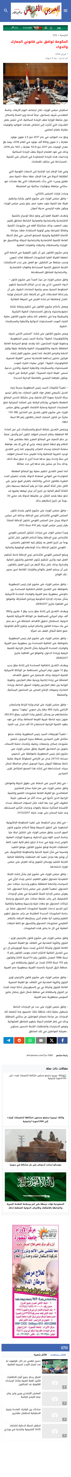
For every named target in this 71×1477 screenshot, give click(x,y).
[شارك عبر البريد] (41, 1040)
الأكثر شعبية (40, 1355)
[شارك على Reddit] (19, 1040)
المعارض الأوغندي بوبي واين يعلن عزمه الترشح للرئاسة (23, 1395)
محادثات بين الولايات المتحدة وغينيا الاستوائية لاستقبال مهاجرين (23, 1411)
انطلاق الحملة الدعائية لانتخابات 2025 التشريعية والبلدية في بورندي (22, 1427)
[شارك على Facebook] (62, 1040)
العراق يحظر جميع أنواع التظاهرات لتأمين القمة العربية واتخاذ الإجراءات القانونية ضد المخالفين (23, 1381)
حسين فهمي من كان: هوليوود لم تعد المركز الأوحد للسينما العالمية (23, 1363)
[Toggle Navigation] (66, 11)
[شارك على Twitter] (51, 1040)
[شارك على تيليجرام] (8, 1040)
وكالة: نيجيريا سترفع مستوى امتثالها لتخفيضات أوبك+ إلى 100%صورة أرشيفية (35, 1119)
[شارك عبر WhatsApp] (30, 1040)
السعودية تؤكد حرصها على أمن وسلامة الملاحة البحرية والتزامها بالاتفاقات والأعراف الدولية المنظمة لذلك (35, 1206)
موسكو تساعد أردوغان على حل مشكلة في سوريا (35, 1165)
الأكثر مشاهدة (58, 1355)
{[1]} (55, 35)
